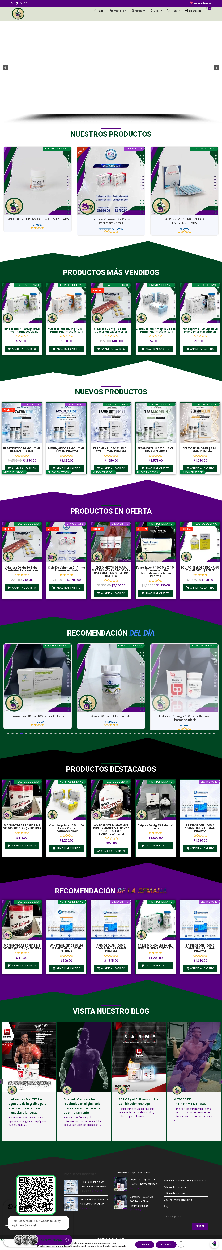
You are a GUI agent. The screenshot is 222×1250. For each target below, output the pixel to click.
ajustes (123, 1246)
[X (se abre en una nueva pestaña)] (13, 3)
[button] (5, 67)
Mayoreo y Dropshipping (178, 1203)
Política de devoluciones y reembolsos (186, 1184)
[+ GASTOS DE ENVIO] (111, 180)
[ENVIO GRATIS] (37, 180)
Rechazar (166, 1244)
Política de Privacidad (176, 1190)
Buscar (200, 1229)
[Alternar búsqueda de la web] (212, 8)
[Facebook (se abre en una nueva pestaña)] (17, 3)
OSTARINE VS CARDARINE (192, 1103)
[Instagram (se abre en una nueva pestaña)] (21, 3)
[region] (111, 72)
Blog (166, 1210)
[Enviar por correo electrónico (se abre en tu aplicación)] (25, 3)
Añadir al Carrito (113, 855)
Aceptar (144, 1244)
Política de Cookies (174, 1197)
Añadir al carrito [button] (24, 349)
